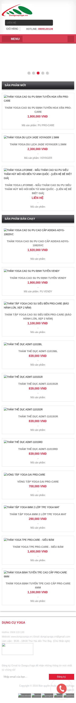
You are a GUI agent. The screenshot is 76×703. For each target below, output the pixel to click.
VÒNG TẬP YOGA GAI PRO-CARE (38, 481)
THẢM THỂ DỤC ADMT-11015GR (38, 383)
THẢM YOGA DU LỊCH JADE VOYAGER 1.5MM (38, 144)
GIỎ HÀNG (12, 28)
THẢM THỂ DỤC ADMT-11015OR (38, 416)
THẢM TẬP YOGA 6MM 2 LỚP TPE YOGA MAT (38, 514)
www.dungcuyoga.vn (21, 636)
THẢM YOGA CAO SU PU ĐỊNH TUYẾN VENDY (38, 277)
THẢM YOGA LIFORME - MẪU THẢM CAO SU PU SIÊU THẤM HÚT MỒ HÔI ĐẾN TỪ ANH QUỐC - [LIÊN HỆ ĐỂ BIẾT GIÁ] (38, 189)
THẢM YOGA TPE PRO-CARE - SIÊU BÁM (38, 546)
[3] (38, 73)
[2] (33, 73)
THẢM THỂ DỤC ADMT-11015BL (38, 351)
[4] (42, 73)
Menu (15, 39)
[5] (47, 73)
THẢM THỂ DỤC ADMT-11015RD (38, 449)
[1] (28, 73)
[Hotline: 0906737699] (54, 681)
